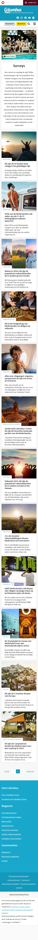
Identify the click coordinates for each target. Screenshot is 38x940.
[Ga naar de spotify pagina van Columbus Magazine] (33, 18)
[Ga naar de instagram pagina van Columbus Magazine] (21, 18)
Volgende (30, 771)
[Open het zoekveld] (28, 24)
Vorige (6, 771)
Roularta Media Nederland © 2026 (19, 894)
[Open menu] (34, 24)
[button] (30, 2)
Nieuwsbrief (9, 24)
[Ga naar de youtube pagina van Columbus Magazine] (29, 18)
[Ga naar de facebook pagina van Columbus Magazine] (18, 18)
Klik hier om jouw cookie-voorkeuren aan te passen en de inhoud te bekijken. (17, 910)
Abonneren (21, 24)
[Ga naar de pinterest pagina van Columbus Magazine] (25, 18)
